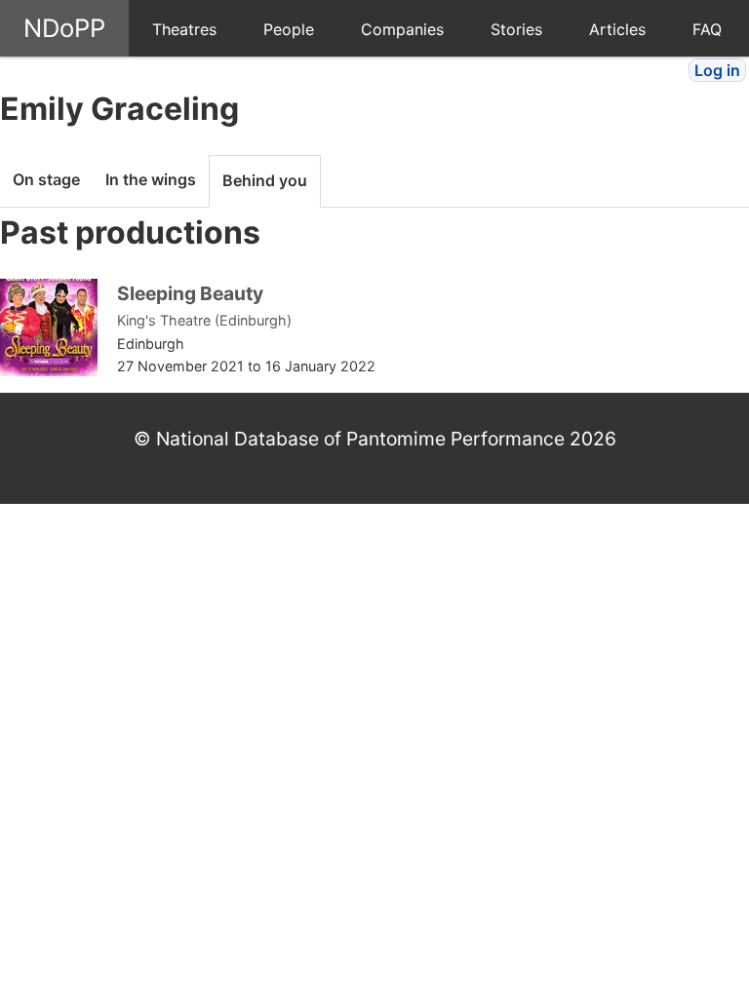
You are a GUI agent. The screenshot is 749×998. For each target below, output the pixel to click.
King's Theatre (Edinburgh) (204, 320)
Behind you (264, 180)
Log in (717, 70)
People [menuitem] (288, 29)
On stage (46, 179)
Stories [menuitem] (516, 29)
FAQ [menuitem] (707, 29)
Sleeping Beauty (190, 293)
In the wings (150, 179)
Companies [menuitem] (402, 29)
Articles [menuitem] (617, 29)
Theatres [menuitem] (184, 29)
